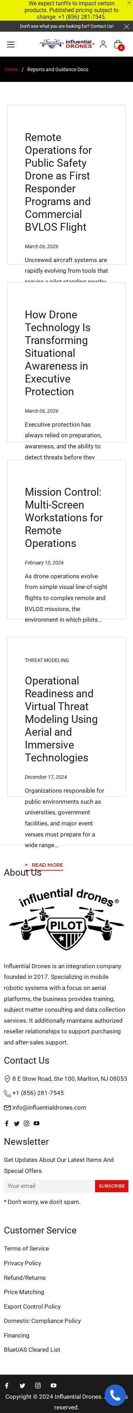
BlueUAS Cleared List (32, 1349)
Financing (16, 1335)
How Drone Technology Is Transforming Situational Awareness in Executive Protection (57, 353)
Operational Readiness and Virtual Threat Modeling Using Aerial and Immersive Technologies (61, 719)
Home (11, 69)
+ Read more (44, 865)
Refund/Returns (25, 1277)
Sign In (103, 44)
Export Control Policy (32, 1306)
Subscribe (112, 1186)
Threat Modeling (47, 660)
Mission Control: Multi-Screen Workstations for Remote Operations (64, 517)
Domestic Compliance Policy (42, 1320)
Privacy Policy (22, 1263)
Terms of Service (26, 1248)
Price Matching (24, 1291)
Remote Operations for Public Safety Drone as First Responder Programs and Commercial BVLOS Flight (58, 182)
